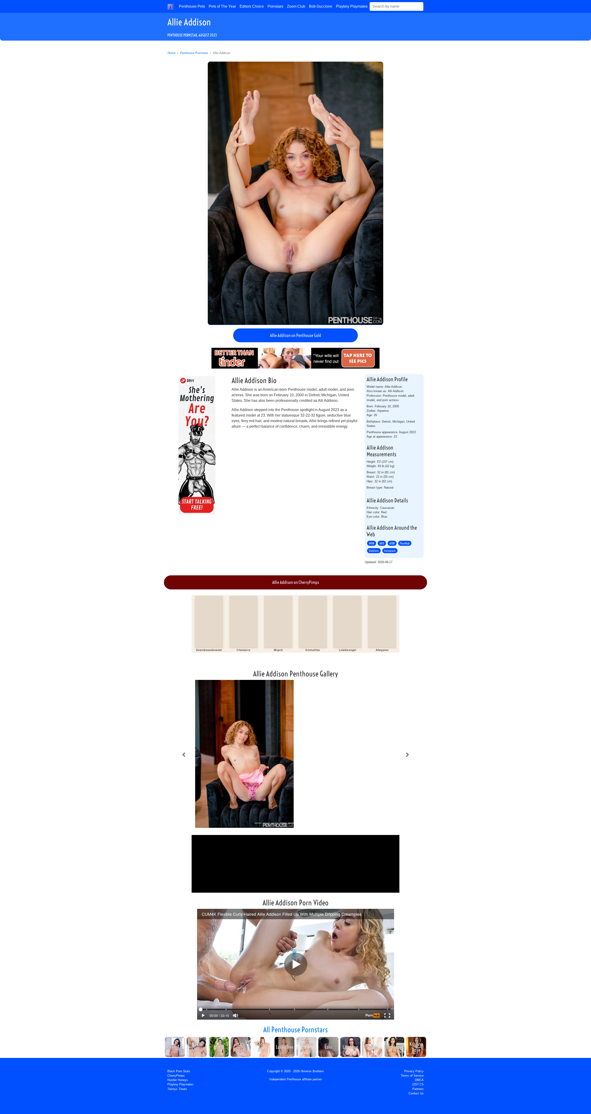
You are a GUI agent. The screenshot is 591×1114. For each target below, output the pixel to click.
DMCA (419, 1080)
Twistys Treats (177, 1089)
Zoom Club (296, 6)
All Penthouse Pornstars (295, 1029)
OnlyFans (374, 550)
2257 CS (418, 1084)
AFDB (392, 543)
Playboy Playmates (352, 6)
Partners (418, 1089)
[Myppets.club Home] (170, 6)
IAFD (382, 543)
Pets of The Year (222, 6)
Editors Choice (252, 6)
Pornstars (275, 6)
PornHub (405, 543)
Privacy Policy (414, 1071)
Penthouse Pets (192, 6)
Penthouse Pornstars (194, 53)
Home (171, 53)
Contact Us (416, 1093)
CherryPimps (176, 1075)
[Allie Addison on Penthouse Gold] (295, 193)
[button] (183, 754)
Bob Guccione (320, 6)
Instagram (390, 550)
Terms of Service (412, 1075)
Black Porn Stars (178, 1071)
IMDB (371, 543)
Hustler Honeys (177, 1080)
